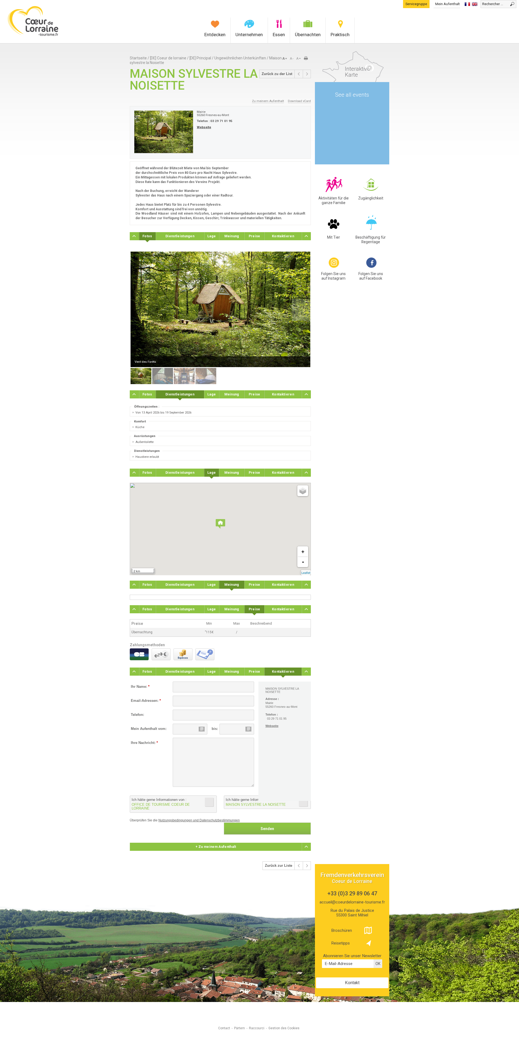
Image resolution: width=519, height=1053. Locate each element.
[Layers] (303, 491)
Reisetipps (340, 943)
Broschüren (341, 930)
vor (299, 74)
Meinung (231, 236)
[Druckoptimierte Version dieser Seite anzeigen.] (307, 58)
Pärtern (239, 1028)
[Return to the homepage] (33, 35)
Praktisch (340, 34)
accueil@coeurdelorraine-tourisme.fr (352, 902)
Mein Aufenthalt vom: (149, 729)
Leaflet (305, 572)
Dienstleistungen (179, 236)
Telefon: (137, 715)
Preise (254, 236)
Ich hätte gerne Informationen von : (161, 804)
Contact (224, 1028)
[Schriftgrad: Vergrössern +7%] (285, 58)
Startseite (138, 58)
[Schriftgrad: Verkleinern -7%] (292, 58)
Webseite (204, 127)
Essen (279, 34)
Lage (211, 236)
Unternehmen (249, 34)
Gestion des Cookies (284, 1028)
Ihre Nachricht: (144, 743)
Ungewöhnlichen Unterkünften (240, 58)
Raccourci (256, 1028)
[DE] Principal (200, 58)
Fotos (147, 236)
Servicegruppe (416, 4)
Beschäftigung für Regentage (370, 239)
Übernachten (308, 34)
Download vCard (299, 101)
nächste (307, 74)
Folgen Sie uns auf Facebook (370, 276)
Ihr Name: (140, 687)
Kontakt (352, 982)
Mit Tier (333, 237)
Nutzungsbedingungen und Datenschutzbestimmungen (199, 820)
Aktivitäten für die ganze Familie (333, 200)
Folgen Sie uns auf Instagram (333, 276)
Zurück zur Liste (278, 866)
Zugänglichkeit (370, 198)
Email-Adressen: (146, 701)
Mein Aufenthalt (447, 4)
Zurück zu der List (277, 74)
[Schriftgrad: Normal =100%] (298, 58)
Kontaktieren (283, 236)
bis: (215, 729)
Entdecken (214, 34)
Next (301, 309)
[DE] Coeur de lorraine (168, 58)
